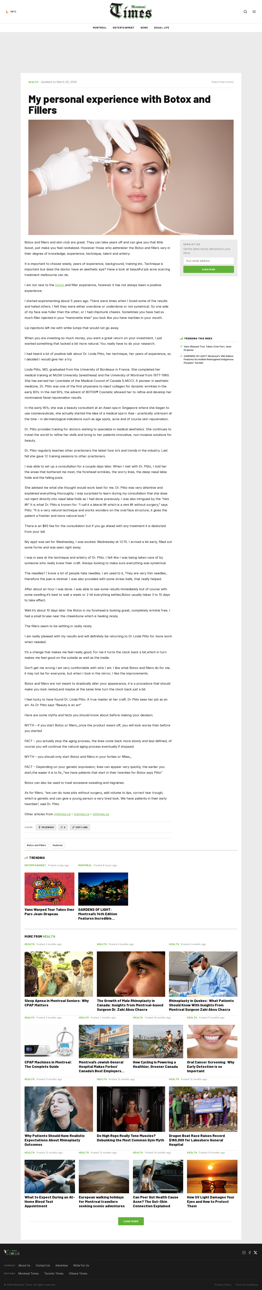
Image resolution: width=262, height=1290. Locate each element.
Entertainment (123, 27)
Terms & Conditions (246, 1284)
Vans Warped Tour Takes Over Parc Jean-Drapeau (208, 348)
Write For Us (81, 1265)
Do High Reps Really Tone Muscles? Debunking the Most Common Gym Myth (130, 1137)
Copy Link (82, 827)
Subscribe (208, 269)
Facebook (48, 827)
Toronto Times (53, 1273)
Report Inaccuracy (223, 81)
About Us (24, 1265)
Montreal (100, 27)
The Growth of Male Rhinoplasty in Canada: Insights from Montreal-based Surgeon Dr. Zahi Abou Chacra (130, 1005)
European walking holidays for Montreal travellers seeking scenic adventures (102, 1201)
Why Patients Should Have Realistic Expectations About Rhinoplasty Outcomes (55, 1140)
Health (33, 81)
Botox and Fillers (36, 845)
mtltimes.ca (62, 814)
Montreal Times (28, 1273)
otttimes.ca (101, 814)
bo (57, 285)
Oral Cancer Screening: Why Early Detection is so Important (210, 1066)
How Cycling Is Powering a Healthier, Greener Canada (155, 1064)
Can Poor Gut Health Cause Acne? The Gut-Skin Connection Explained (155, 1201)
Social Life (161, 27)
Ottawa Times (78, 1273)
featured (58, 845)
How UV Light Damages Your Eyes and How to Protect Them (210, 1201)
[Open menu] (254, 12)
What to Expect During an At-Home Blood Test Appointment (50, 1201)
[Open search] (245, 12)
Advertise (61, 1265)
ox (62, 285)
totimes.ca (81, 814)
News (144, 27)
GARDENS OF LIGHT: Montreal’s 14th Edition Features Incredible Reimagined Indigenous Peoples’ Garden (209, 359)
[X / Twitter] (255, 1252)
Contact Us (43, 1265)
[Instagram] (244, 1252)
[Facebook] (249, 1252)
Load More (131, 1221)
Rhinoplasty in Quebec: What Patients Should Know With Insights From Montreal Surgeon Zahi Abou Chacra (201, 1005)
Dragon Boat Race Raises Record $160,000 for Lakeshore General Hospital (197, 1140)
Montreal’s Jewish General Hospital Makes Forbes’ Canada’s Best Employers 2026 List (101, 1068)
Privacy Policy (223, 1284)
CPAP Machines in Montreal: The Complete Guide (48, 1064)
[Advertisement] (131, 53)
